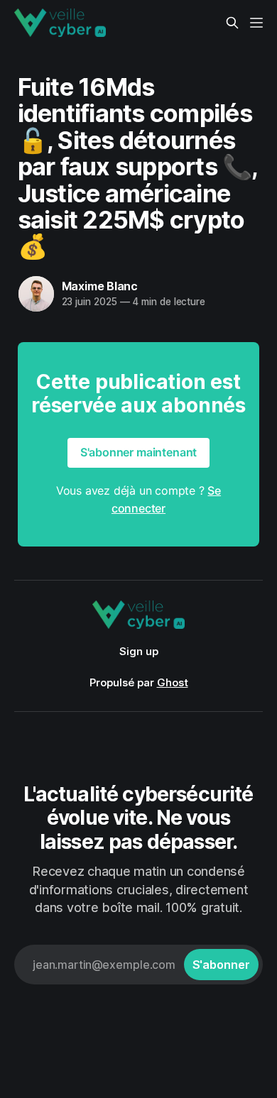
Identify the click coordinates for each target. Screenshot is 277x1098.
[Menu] (256, 22)
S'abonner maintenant (138, 452)
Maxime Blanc (100, 286)
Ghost (172, 682)
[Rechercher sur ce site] (232, 22)
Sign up (138, 651)
